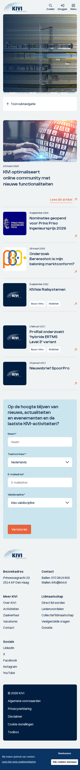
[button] (50, 7)
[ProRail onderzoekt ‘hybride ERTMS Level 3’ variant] (14, 338)
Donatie (47, 628)
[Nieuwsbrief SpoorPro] (14, 373)
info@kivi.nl (59, 582)
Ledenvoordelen (53, 609)
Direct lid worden (53, 603)
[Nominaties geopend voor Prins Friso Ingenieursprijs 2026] (14, 225)
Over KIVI (9, 603)
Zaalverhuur (11, 615)
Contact (8, 628)
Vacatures (10, 621)
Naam (12, 433)
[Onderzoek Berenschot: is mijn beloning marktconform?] (14, 260)
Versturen (19, 529)
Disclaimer (15, 716)
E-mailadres (16, 474)
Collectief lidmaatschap (58, 615)
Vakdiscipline (16, 494)
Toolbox (13, 732)
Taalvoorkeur (17, 454)
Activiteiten (11, 609)
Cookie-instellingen (20, 724)
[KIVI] (16, 7)
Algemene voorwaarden (24, 701)
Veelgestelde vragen (56, 621)
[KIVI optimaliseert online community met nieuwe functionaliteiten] (40, 141)
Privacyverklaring (19, 709)
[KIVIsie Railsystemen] (14, 294)
